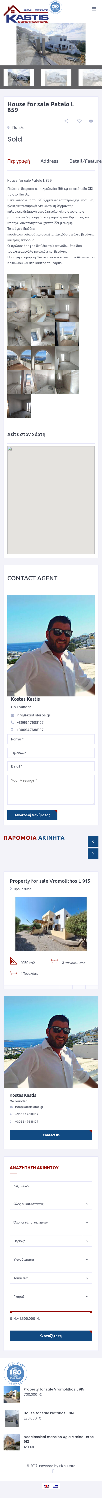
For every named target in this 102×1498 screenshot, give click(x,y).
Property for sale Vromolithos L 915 (50, 881)
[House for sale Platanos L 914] (12, 1418)
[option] (51, 44)
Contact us (51, 1135)
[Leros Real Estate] (33, 11)
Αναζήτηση (52, 1336)
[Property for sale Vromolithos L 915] (51, 924)
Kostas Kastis (25, 699)
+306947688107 (30, 722)
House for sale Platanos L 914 (49, 1413)
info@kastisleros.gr (33, 715)
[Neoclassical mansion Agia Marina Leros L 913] (12, 1442)
